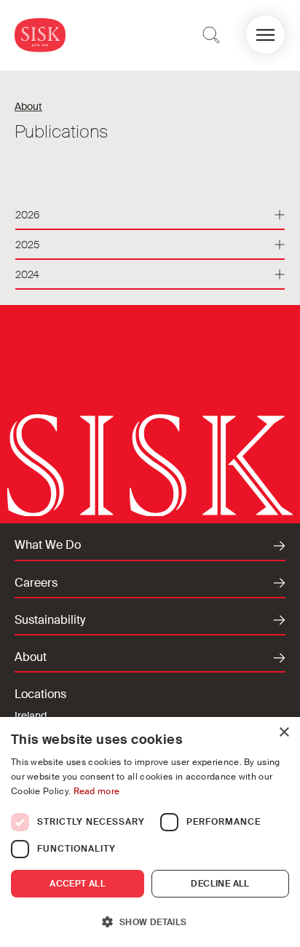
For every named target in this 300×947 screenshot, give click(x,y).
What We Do (48, 545)
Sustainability (50, 620)
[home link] (40, 34)
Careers (36, 583)
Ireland (31, 715)
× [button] (283, 732)
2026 (27, 214)
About (28, 106)
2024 (27, 274)
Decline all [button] (220, 883)
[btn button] (211, 35)
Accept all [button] (78, 883)
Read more (97, 791)
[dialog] (150, 832)
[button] (265, 35)
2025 (27, 244)
